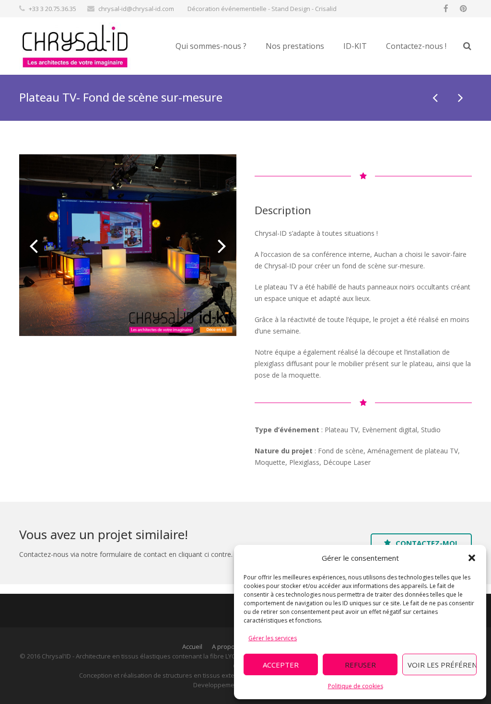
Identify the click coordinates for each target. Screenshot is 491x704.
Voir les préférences (442, 664)
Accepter (281, 664)
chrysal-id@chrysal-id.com (136, 8)
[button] (472, 558)
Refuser (360, 664)
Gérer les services (272, 638)
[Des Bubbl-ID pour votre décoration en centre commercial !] (460, 97)
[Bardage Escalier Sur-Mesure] (436, 97)
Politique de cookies (355, 686)
